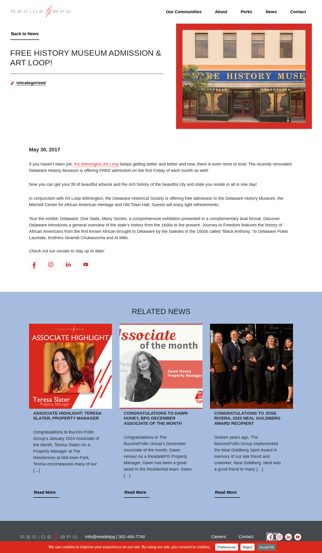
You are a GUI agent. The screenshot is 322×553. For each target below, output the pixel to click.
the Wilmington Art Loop (96, 164)
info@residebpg (100, 536)
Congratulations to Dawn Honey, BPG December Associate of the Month (156, 418)
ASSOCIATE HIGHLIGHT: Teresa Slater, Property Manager (67, 416)
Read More (45, 492)
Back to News (25, 33)
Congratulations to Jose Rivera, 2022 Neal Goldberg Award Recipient (247, 418)
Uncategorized (31, 83)
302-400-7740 (132, 536)
